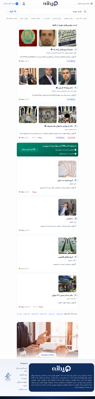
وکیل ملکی (23, 18)
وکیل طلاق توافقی (11, 18)
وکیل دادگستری (81, 18)
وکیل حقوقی (68, 18)
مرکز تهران (27, 314)
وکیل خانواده (35, 18)
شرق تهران (59, 314)
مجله (25, 386)
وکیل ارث (46, 18)
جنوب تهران (43, 314)
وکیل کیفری (57, 18)
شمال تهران (34, 314)
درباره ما (24, 378)
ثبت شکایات (23, 389)
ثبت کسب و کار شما (21, 369)
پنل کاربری (23, 375)
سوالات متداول (22, 382)
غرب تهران (51, 314)
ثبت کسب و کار (10, 3)
